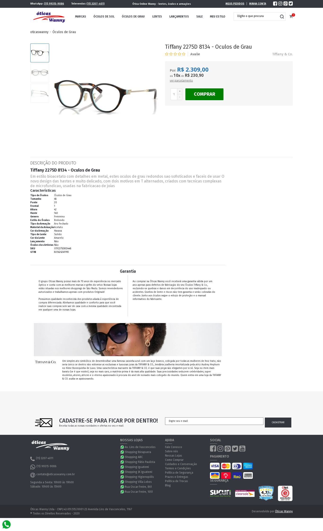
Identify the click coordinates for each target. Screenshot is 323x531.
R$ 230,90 (194, 75)
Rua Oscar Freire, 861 (138, 486)
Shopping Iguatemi (137, 467)
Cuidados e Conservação (181, 464)
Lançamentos (179, 16)
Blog (168, 485)
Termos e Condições (178, 468)
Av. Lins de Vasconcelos (140, 447)
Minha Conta (257, 3)
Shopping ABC (134, 457)
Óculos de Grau (133, 16)
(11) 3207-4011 (96, 3)
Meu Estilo (217, 16)
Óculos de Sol (103, 16)
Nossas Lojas (173, 455)
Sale (199, 16)
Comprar (204, 94)
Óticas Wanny (284, 511)
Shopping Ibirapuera (138, 452)
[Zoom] (39, 52)
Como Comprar (174, 460)
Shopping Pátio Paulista (140, 462)
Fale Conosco (173, 447)
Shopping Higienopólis (139, 477)
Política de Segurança (179, 472)
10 (177, 75)
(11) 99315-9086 (54, 3)
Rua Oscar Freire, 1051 (139, 491)
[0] (291, 16)
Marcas (80, 16)
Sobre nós (171, 451)
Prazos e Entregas (176, 477)
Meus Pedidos (235, 3)
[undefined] (105, 96)
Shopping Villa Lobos (138, 482)
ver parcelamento (181, 80)
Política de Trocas (176, 481)
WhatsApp (122, 447)
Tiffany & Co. (282, 54)
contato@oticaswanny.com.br (55, 474)
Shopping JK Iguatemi (138, 472)
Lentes (157, 16)
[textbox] (256, 16)
